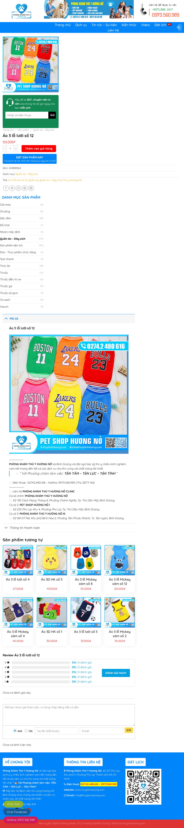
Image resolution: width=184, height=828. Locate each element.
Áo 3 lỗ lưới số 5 (86, 632)
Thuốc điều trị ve (10, 279)
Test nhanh (7, 259)
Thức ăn (5, 266)
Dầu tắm (5, 218)
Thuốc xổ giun (9, 293)
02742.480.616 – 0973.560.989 (99, 784)
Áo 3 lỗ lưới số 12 (17, 180)
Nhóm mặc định (10, 232)
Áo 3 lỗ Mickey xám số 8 (85, 581)
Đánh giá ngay (115, 673)
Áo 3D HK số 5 (52, 579)
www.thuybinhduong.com (90, 789)
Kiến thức (129, 25)
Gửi (128, 730)
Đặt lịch (160, 25)
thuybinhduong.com (133, 823)
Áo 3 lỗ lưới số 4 (18, 579)
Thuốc (4, 272)
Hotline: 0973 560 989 (21, 820)
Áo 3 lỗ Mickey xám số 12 (119, 581)
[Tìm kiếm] (178, 28)
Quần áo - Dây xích (43, 129)
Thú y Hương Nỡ (72, 180)
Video (145, 25)
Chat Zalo (13, 804)
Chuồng (5, 211)
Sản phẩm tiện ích (11, 245)
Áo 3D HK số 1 (51, 632)
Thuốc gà (6, 286)
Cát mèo (5, 204)
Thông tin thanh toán (25, 528)
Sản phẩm (23, 129)
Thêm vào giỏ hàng (39, 148)
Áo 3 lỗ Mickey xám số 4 (18, 634)
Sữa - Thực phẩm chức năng (18, 252)
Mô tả (14, 318)
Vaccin (4, 306)
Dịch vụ (81, 25)
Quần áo (33, 180)
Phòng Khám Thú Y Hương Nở (21, 770)
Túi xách (5, 299)
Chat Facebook (17, 812)
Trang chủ (63, 25)
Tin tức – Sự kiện (104, 25)
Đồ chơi (5, 225)
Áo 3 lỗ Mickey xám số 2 (119, 634)
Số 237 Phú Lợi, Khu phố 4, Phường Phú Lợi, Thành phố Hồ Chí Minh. (92, 774)
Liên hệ (113, 30)
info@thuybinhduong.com (90, 795)
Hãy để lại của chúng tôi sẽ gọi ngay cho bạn (35, 103)
